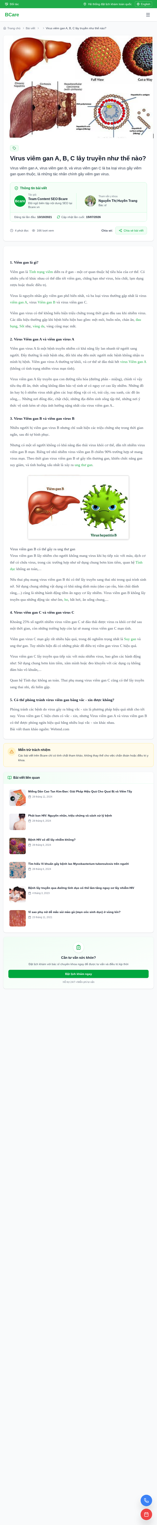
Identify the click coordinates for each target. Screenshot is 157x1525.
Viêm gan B (46, 302)
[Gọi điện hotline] (146, 1500)
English (145, 4)
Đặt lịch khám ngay (78, 974)
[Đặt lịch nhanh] (146, 1514)
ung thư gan (83, 465)
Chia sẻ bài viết (134, 230)
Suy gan (130, 639)
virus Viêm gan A (133, 362)
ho (66, 599)
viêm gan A (18, 302)
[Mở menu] (148, 15)
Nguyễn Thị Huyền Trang (118, 201)
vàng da (38, 326)
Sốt (21, 326)
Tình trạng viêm (41, 272)
